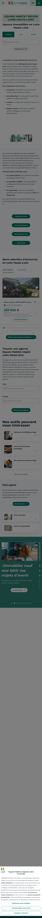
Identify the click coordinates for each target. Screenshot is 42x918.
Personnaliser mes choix (21, 908)
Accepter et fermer (21, 913)
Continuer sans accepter (21, 903)
